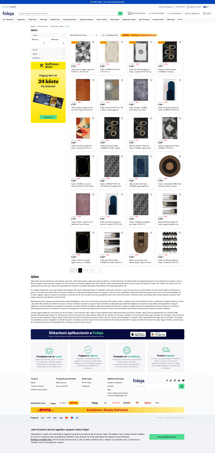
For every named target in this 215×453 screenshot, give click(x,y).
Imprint (33, 383)
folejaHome (21, 19)
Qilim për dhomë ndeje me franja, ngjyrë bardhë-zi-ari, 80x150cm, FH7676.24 (168, 223)
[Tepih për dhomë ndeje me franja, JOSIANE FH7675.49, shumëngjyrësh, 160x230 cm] (170, 90)
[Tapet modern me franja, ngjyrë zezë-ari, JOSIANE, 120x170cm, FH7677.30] (83, 242)
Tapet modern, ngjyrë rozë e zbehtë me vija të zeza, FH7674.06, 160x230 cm (82, 223)
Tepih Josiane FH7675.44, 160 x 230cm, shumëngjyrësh (111, 109)
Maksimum (57, 41)
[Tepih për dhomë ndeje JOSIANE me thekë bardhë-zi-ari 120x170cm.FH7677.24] (112, 242)
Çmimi (35, 35)
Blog (109, 390)
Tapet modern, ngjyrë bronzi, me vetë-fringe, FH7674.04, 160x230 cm (82, 109)
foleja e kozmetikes (86, 19)
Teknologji (43, 19)
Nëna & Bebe (114, 19)
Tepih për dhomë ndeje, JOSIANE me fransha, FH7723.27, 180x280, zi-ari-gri (169, 70)
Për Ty (180, 19)
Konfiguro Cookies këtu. (41, 440)
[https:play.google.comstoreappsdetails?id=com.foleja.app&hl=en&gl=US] (158, 334)
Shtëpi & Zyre (55, 19)
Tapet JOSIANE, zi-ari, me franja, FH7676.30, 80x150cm (82, 185)
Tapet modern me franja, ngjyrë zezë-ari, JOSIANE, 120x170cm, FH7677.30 (81, 261)
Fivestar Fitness (158, 19)
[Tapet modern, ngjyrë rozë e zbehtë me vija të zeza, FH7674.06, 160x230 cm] (83, 204)
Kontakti (111, 386)
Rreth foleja (86, 383)
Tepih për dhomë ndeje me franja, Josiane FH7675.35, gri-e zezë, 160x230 (140, 70)
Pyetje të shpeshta (115, 383)
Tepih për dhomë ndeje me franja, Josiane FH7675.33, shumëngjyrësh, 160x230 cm (168, 261)
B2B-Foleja (171, 19)
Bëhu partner (61, 383)
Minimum (38, 41)
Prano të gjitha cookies (167, 437)
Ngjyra (35, 54)
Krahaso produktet (157, 13)
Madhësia (36, 58)
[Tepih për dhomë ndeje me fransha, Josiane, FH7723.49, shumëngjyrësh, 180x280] (112, 204)
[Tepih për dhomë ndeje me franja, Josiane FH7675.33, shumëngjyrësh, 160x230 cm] (170, 242)
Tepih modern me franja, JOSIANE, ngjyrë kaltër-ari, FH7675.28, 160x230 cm (139, 185)
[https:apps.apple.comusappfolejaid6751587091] (138, 334)
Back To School (102, 19)
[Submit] (181, 386)
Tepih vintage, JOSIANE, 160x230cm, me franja (138, 109)
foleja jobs (86, 386)
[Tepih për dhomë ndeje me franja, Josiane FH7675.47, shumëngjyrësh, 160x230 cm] (83, 128)
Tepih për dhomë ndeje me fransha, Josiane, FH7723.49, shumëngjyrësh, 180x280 (111, 223)
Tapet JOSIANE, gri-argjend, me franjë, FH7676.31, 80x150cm (139, 223)
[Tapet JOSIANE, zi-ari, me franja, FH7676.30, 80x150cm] (83, 166)
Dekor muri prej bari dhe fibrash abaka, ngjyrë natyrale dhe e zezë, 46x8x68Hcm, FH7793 (140, 261)
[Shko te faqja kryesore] (8, 13)
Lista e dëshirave (175, 13)
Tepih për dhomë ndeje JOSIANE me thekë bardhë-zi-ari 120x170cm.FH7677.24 (111, 261)
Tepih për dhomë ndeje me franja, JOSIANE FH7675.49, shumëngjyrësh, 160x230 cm (168, 109)
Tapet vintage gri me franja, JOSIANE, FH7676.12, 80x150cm (168, 147)
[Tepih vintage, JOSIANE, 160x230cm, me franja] (141, 90)
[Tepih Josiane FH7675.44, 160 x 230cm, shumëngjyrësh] (112, 90)
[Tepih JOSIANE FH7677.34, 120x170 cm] (112, 52)
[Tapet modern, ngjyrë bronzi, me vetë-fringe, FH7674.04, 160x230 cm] (83, 90)
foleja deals (32, 19)
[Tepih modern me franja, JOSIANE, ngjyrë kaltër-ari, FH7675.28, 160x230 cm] (141, 166)
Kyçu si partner (62, 386)
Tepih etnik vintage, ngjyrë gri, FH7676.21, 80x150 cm (82, 70)
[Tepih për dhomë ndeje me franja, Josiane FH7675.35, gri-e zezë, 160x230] (141, 52)
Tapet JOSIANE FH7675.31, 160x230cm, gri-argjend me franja (110, 185)
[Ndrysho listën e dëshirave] (93, 42)
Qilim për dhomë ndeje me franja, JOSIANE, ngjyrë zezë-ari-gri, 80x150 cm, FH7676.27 (140, 147)
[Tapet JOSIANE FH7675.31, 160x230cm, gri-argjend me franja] (112, 166)
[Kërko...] (120, 13)
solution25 (180, 418)
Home (33, 26)
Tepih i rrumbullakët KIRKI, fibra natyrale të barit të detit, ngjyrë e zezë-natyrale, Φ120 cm (169, 185)
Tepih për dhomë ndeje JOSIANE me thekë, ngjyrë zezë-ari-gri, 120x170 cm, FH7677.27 (110, 147)
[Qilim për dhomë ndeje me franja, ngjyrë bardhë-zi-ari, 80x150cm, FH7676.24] (170, 204)
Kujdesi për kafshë (129, 19)
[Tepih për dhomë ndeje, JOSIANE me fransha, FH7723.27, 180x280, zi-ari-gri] (170, 52)
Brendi (35, 50)
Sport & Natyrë (144, 19)
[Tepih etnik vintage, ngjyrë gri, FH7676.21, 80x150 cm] (83, 52)
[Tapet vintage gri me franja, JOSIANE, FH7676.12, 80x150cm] (170, 128)
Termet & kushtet (37, 386)
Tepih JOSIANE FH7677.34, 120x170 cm (110, 70)
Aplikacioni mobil (195, 7)
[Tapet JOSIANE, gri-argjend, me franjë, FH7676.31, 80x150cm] (141, 204)
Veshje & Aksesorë (69, 19)
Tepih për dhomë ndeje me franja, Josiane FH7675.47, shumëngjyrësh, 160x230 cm (82, 147)
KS (207, 7)
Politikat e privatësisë (39, 390)
